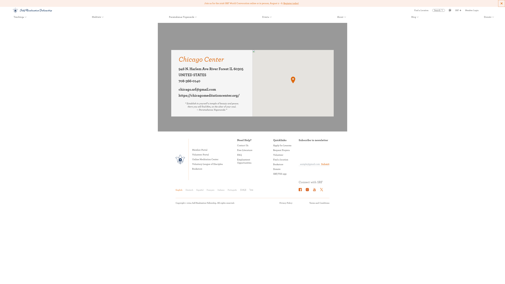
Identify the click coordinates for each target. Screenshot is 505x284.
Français (210, 190)
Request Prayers (281, 150)
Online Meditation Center (205, 159)
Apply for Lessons (282, 145)
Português (232, 190)
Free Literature (244, 150)
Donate (277, 169)
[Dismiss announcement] (501, 3)
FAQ (239, 155)
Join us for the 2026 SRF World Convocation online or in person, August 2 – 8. (251, 3)
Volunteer (278, 155)
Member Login (472, 10)
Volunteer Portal (200, 155)
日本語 (243, 190)
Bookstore (197, 169)
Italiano (221, 190)
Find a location (280, 160)
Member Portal (199, 150)
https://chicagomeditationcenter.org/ (209, 95)
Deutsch (189, 190)
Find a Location (421, 10)
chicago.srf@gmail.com (197, 89)
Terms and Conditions (319, 203)
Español (199, 190)
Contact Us (242, 145)
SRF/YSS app (280, 174)
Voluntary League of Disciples (207, 164)
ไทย (251, 190)
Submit (325, 164)
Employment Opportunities (244, 161)
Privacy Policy (285, 203)
